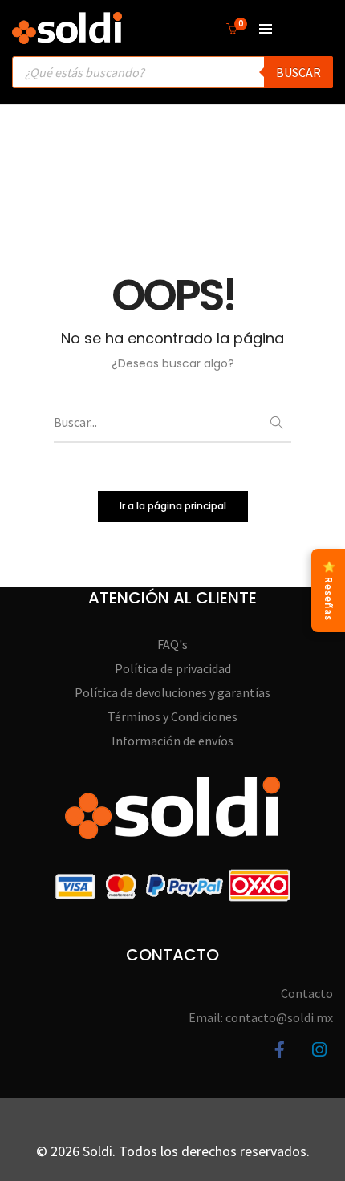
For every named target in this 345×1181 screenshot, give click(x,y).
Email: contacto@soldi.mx (261, 1017)
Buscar (298, 72)
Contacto (307, 993)
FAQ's (172, 644)
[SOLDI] (67, 36)
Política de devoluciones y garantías (172, 692)
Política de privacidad (173, 668)
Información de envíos (172, 741)
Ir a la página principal (173, 506)
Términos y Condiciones (172, 716)
